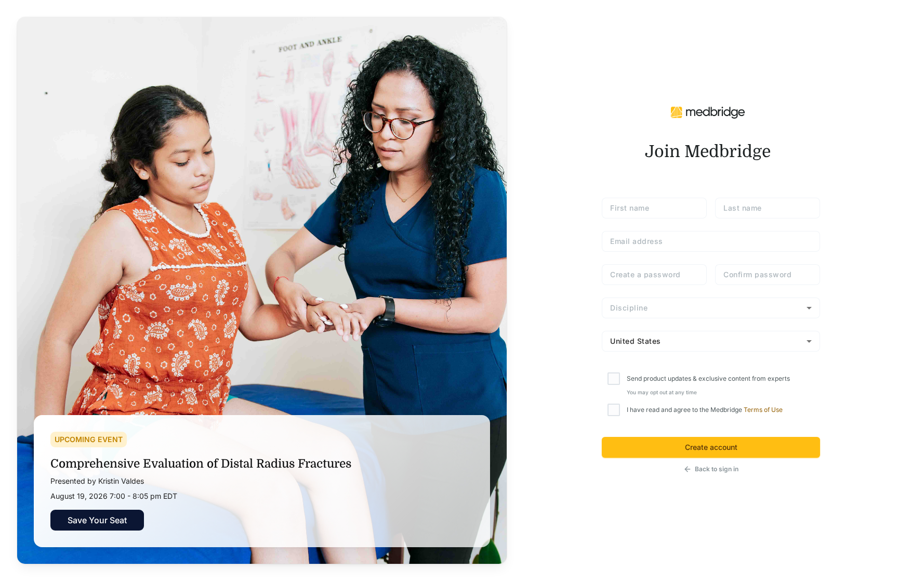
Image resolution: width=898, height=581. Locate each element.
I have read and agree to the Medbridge (705, 410)
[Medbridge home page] (708, 111)
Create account (711, 447)
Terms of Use (763, 410)
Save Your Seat (97, 520)
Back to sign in (716, 469)
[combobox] (711, 308)
